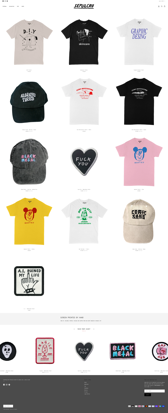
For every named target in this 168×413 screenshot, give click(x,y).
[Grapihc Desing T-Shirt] (138, 42)
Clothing (4, 6)
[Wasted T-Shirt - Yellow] (29, 221)
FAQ (85, 386)
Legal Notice (87, 393)
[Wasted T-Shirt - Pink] (138, 161)
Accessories (11, 6)
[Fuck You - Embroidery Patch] (84, 161)
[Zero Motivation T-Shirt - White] (84, 102)
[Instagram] (5, 1)
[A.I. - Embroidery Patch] (29, 281)
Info (18, 6)
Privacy (86, 392)
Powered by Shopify (13, 409)
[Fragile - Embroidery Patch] (45, 351)
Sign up (147, 394)
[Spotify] (7, 1)
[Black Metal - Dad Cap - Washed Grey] (29, 161)
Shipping (86, 388)
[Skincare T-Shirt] (84, 42)
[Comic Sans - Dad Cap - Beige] (138, 221)
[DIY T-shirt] (29, 42)
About (85, 382)
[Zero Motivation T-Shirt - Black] (138, 102)
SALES (23, 6)
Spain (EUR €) (7, 406)
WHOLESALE (86, 384)
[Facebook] (3, 1)
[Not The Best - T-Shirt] (84, 221)
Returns (86, 390)
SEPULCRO (7, 409)
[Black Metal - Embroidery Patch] (122, 351)
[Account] (159, 6)
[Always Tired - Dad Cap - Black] (29, 102)
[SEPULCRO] (84, 6)
